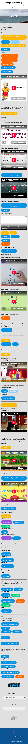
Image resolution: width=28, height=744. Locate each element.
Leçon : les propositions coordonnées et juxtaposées (14, 37)
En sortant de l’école (8, 666)
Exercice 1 (5, 236)
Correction (15, 42)
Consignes (5, 340)
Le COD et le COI (7, 560)
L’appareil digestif (7, 566)
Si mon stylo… (6, 611)
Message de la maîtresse (9, 113)
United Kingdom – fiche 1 (10, 56)
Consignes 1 (6, 447)
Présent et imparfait (8, 398)
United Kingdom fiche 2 (9, 60)
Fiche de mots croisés (8, 508)
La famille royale (7, 64)
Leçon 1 (5, 233)
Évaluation (6, 244)
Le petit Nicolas (7, 589)
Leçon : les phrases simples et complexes (13, 45)
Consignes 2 (6, 516)
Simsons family (7, 71)
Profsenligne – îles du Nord (15, 741)
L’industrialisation (8, 676)
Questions (18, 589)
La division (6, 576)
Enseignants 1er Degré (14, 2)
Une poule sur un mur (9, 662)
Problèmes (6, 595)
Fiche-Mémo (6, 538)
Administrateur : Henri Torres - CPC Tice (14, 736)
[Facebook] (14, 731)
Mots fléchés (6, 631)
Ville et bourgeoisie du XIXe (10, 672)
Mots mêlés (17, 631)
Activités (5, 656)
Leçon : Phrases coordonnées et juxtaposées (14, 205)
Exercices (5, 42)
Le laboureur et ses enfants (10, 624)
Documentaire (7, 330)
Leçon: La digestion (8, 601)
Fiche (15, 344)
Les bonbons (6, 344)
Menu (14, 7)
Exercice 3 (5, 240)
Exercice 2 (15, 236)
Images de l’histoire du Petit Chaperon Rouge (14, 478)
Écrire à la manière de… (9, 251)
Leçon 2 (13, 233)
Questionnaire (19, 522)
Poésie (4, 532)
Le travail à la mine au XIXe (10, 643)
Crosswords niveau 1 (8, 67)
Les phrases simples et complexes (12, 175)
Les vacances (6, 554)
